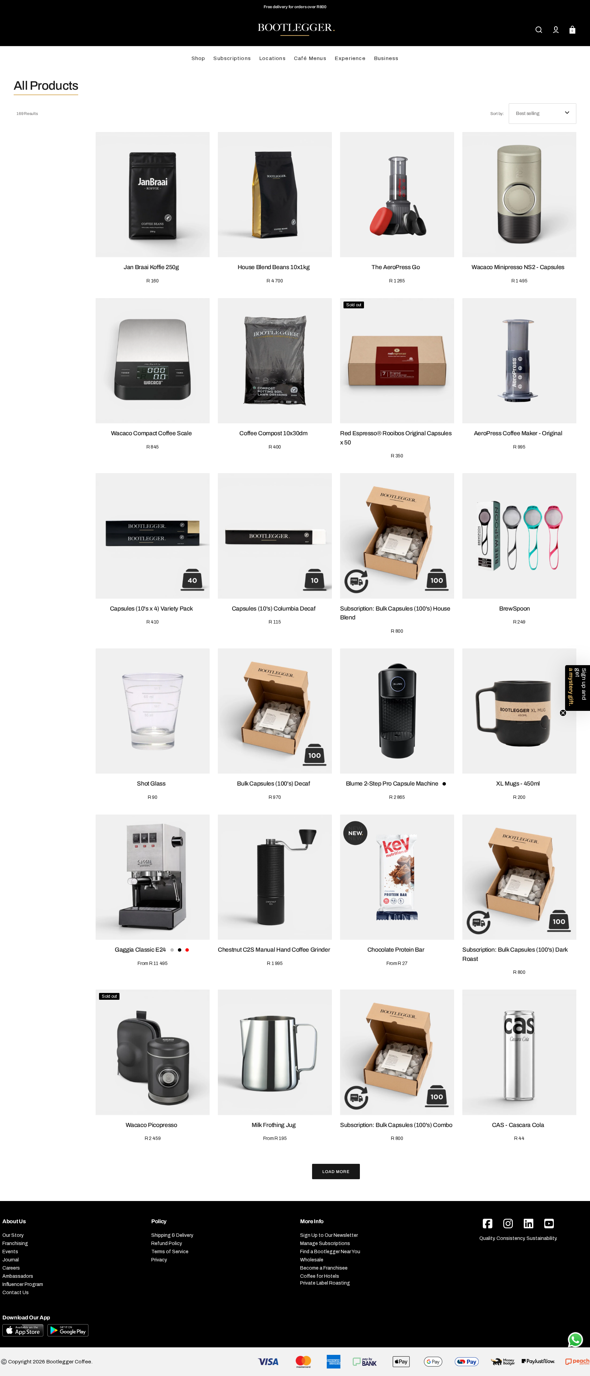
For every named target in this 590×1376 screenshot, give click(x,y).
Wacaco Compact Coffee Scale (151, 433)
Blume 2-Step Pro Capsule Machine (392, 783)
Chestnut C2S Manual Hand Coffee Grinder (274, 949)
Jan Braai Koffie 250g (151, 267)
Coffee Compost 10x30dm (273, 433)
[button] (539, 30)
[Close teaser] (563, 712)
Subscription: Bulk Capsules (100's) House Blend (395, 613)
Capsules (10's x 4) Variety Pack (151, 608)
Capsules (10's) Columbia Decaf (273, 608)
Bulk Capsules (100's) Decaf (273, 783)
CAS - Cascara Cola (518, 1125)
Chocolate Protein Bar (395, 949)
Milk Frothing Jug (274, 1125)
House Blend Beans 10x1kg (274, 267)
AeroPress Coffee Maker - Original (518, 433)
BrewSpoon (514, 608)
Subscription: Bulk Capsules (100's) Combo (396, 1125)
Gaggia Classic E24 (140, 949)
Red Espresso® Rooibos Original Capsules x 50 (395, 438)
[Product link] (153, 208)
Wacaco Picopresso (151, 1125)
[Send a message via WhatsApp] (575, 1340)
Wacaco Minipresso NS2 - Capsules (518, 267)
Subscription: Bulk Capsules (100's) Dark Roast (514, 954)
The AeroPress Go (395, 267)
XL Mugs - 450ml (518, 783)
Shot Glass (151, 783)
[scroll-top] (575, 1320)
